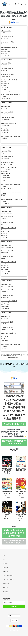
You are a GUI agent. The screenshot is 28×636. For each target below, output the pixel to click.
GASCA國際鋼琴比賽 (7, 514)
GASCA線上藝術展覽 (8, 579)
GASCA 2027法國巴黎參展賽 (21, 469)
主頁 (4, 555)
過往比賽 (5, 571)
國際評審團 (6, 583)
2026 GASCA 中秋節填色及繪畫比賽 (21, 491)
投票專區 (5, 567)
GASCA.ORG (16, 631)
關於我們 (5, 591)
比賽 (4, 559)
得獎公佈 (5, 563)
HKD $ (13, 620)
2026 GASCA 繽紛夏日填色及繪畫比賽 (7, 491)
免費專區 (5, 587)
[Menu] (25, 4)
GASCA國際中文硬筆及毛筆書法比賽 (21, 514)
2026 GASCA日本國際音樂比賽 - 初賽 (7, 470)
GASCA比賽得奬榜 (8, 575)
